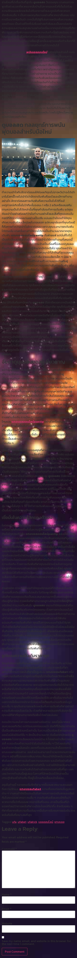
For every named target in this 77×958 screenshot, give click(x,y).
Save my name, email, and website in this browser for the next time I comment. (36, 942)
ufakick (32, 822)
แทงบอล (59, 822)
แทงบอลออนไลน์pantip (27, 421)
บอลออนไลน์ (45, 822)
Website (7, 923)
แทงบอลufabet (30, 789)
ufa (14, 822)
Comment (9, 848)
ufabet (22, 822)
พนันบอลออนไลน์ (36, 52)
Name (7, 894)
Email (6, 908)
